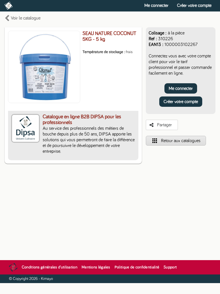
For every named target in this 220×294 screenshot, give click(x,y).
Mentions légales (96, 267)
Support (170, 267)
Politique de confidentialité (137, 267)
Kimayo (47, 279)
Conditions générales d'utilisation (49, 267)
